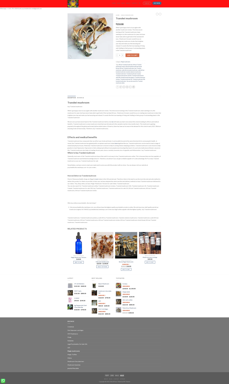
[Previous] (67, 253)
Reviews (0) (80, 97)
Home (114, 3)
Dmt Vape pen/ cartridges (75, 330)
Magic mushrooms (127, 15)
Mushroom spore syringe (150, 257)
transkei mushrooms (121, 81)
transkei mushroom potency (128, 77)
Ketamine (70, 341)
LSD (69, 347)
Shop (118, 3)
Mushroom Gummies (74, 365)
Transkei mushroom (121, 74)
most (96, 179)
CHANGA (71, 327)
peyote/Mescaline (73, 368)
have (116, 143)
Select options (102, 266)
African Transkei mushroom (126, 64)
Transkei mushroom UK (126, 79)
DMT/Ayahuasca (73, 334)
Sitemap (122, 379)
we (112, 122)
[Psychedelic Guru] (78, 3)
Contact (135, 3)
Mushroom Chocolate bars (76, 361)
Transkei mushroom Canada (133, 74)
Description (72, 97)
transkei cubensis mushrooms (133, 72)
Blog (123, 3)
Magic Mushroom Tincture (78, 257)
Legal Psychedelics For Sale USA (77, 344)
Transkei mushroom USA (139, 79)
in (95, 126)
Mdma (70, 358)
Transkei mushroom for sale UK (123, 75)
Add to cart (132, 55)
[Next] (161, 253)
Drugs (69, 337)
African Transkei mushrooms (127, 68)
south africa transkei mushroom (129, 70)
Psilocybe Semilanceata (102, 262)
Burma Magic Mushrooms (126, 262)
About (128, 3)
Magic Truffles (72, 354)
